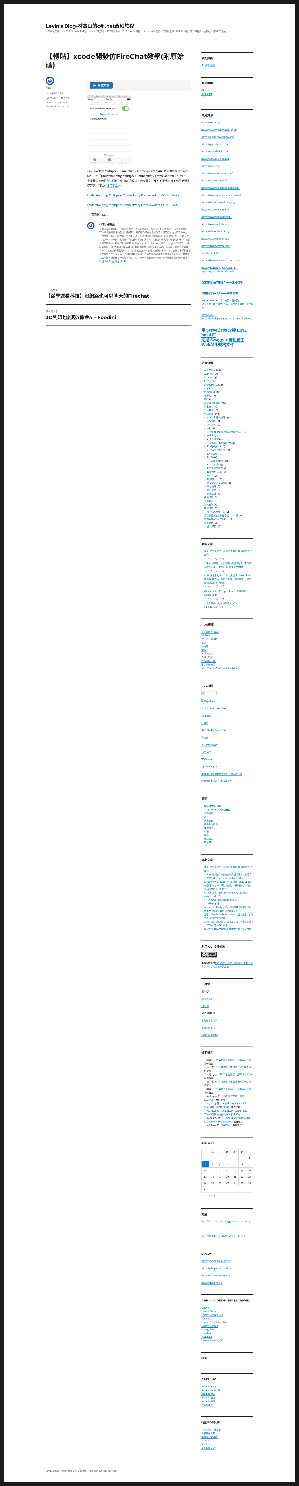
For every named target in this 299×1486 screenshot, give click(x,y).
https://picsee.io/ (211, 166)
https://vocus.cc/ (210, 122)
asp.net (211, 424)
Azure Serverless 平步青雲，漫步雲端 (221, 300)
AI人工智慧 (210, 370)
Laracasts (206, 1318)
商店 (206, 816)
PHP (209, 457)
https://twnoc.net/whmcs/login (219, 202)
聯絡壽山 (208, 838)
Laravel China (208, 1311)
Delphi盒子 (207, 715)
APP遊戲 (214, 439)
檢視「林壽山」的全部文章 (112, 261)
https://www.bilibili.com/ (215, 151)
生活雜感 (208, 410)
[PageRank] (227, 701)
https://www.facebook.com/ (217, 173)
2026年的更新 (211, 903)
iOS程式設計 (52, 97)
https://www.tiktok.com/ (215, 238)
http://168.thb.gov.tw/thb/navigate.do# (223, 1236)
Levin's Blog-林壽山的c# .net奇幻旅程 (90, 26)
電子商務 (208, 522)
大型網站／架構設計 (217, 482)
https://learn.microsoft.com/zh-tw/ (221, 260)
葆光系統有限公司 (210, 631)
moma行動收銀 (209, 1436)
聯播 (206, 835)
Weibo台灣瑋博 (209, 639)
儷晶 (203, 642)
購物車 (207, 842)
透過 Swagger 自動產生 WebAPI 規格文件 (222, 342)
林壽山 (49, 88)
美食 (206, 500)
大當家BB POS (208, 660)
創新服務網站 (211, 384)
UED (209, 475)
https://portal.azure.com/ (215, 144)
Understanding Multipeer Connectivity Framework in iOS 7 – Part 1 (133, 195)
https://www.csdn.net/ (214, 180)
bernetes (209, 381)
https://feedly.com (211, 1282)
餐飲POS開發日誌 (216, 511)
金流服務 (211, 526)
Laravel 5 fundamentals (214, 1322)
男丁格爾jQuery (209, 744)
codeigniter (207, 1329)
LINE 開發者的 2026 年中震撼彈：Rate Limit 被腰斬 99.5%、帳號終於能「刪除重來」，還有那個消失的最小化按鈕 (227, 579)
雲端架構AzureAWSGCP (216, 519)
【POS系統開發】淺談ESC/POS (235, 1059)
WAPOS (205, 1440)
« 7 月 (212, 1195)
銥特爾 (204, 646)
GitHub (205, 90)
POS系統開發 (213, 468)
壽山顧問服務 (208, 65)
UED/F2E (212, 479)
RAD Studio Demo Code (214, 730)
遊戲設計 (211, 493)
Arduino (208, 377)
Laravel (214, 464)
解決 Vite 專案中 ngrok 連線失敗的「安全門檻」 (228, 929)
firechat (50, 102)
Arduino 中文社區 (210, 1390)
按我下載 (112, 185)
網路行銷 (208, 497)
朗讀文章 (101, 85)
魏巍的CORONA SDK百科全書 (216, 781)
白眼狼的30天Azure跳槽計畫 (219, 293)
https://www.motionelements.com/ (221, 195)
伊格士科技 (207, 657)
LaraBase (206, 1333)
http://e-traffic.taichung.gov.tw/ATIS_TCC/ (225, 1221)
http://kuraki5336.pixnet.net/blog (220, 668)
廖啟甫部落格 (208, 1027)
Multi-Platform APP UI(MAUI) (226, 431)
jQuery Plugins (209, 766)
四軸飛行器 (209, 392)
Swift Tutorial (217, 450)
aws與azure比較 (210, 253)
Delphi (210, 435)
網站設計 (211, 486)
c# (208, 428)
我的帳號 (208, 827)
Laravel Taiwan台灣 (212, 1340)
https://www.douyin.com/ (215, 246)
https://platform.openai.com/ (217, 137)
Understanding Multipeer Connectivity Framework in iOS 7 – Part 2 (133, 205)
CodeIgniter (216, 461)
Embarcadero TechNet (213, 708)
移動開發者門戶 (209, 1020)
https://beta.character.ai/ (215, 231)
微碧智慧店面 (208, 1433)
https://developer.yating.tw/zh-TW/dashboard (227, 318)
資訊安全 (211, 490)
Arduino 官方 (208, 1397)
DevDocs (206, 752)
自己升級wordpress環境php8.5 (220, 603)
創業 (206, 388)
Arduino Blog (208, 1386)
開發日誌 (208, 508)
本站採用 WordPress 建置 (102, 1470)
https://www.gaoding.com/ (216, 216)
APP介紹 (208, 373)
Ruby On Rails (214, 471)
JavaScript (212, 453)
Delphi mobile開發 (220, 442)
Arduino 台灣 (208, 1393)
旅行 (206, 399)
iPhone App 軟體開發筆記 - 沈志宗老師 (221, 773)
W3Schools (207, 759)
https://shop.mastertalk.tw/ (216, 1268)
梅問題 (204, 737)
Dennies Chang (209, 1035)
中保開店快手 (208, 664)
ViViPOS (205, 635)
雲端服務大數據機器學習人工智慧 (221, 515)
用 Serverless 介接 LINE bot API (224, 332)
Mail (203, 97)
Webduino (207, 1404)
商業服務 (208, 820)
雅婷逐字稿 (207, 315)
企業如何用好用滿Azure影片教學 (222, 282)
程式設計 (65, 97)
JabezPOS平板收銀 (211, 1429)
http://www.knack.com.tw (215, 1261)
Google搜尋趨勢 (212, 806)
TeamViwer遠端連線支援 (217, 809)
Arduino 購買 (208, 1401)
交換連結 (208, 813)
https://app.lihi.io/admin (215, 158)
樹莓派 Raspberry (213, 402)
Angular (211, 421)
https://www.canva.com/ (215, 209)
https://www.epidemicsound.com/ (220, 187)
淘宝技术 (208, 406)
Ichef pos (206, 1444)
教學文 (207, 395)
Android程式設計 (216, 417)
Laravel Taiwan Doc (212, 1315)
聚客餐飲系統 (208, 1447)
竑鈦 (203, 650)
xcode (65, 106)
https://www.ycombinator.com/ (219, 129)
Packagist (206, 1336)
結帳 (206, 831)
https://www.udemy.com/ (215, 1275)
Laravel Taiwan (209, 1325)
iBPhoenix (207, 653)
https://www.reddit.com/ (215, 224)
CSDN (204, 723)
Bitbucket (206, 94)
